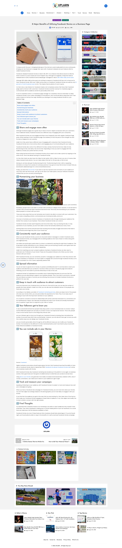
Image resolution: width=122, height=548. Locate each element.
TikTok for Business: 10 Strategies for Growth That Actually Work (25, 472)
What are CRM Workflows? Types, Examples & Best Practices (95, 518)
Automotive (20, 498)
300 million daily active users (65, 77)
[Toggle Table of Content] (73, 103)
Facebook (24, 362)
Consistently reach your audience (27, 110)
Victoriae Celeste (24, 475)
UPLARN (53, 27)
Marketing (66, 13)
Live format (31, 170)
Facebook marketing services (46, 292)
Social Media (65, 20)
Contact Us (52, 540)
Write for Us (75, 540)
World (90, 13)
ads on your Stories (25, 377)
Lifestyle (59, 13)
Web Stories (97, 13)
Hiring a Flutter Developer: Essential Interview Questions (59, 502)
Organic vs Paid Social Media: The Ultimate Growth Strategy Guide (25, 458)
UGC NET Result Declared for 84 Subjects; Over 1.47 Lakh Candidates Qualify (65, 519)
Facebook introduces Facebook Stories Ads (57, 367)
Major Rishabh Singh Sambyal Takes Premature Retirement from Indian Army (97, 110)
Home (28, 13)
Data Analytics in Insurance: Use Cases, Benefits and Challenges (65, 527)
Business (34, 13)
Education (42, 13)
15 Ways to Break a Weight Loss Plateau (97, 528)
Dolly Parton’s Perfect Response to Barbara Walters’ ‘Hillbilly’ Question (98, 142)
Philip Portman (64, 460)
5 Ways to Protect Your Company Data (90, 503)
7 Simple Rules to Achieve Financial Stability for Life (45, 457)
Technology (50, 498)
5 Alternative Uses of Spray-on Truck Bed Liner (30, 502)
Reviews (85, 13)
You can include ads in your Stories (27, 118)
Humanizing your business (25, 107)
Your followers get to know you (26, 116)
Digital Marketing (57, 20)
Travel (79, 13)
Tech (73, 13)
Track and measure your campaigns (28, 121)
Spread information (23, 112)
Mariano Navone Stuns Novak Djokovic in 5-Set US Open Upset (97, 126)
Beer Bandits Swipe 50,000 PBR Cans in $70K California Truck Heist (97, 118)
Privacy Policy (67, 540)
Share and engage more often (26, 105)
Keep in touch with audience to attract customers (32, 114)
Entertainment (50, 13)
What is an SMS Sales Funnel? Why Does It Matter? (67, 457)
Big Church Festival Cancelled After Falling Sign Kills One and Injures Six (98, 134)
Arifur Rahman (23, 460)
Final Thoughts (21, 123)
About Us (45, 540)
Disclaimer (59, 540)
